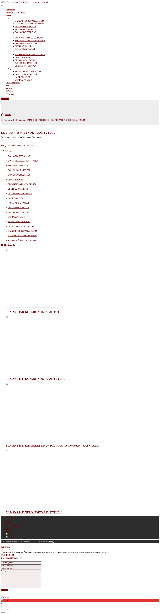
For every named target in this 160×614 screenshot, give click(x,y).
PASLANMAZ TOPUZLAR (25, 32)
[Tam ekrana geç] (6, 609)
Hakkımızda (10, 10)
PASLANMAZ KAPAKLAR (25, 29)
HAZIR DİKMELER (22, 77)
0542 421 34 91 (7, 555)
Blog (7, 85)
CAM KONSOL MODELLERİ (26, 63)
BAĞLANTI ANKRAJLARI (25, 49)
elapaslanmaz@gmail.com (11, 558)
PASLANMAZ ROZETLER (25, 26)
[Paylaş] (4, 609)
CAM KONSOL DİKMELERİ (26, 74)
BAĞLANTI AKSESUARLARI (26, 43)
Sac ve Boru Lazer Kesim (16, 12)
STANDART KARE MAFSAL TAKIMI (29, 24)
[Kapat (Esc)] (2, 609)
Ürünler (8, 15)
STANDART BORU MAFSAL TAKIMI (29, 21)
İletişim (9, 88)
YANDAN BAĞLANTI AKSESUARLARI (30, 55)
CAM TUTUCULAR (22, 57)
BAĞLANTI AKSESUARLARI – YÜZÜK (30, 41)
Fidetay (51, 542)
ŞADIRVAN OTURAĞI (23, 80)
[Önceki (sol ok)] (2, 612)
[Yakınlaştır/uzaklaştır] (9, 609)
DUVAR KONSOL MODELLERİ (27, 60)
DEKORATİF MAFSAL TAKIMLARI (29, 38)
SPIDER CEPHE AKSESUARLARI (28, 71)
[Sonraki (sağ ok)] (4, 612)
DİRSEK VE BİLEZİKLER (25, 46)
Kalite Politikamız (13, 83)
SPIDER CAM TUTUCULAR (26, 66)
